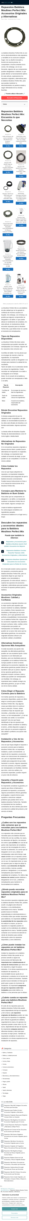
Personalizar (14, 1213)
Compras (5, 1070)
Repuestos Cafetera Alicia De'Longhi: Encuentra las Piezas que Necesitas (14, 1168)
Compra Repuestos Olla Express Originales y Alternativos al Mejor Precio (15, 1125)
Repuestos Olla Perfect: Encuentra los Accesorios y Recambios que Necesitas (14, 1163)
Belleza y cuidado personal (10, 1055)
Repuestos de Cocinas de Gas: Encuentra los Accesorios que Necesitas (15, 1130)
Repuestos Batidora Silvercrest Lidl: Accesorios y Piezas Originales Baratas (14, 1158)
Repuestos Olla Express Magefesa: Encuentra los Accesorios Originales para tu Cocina (15, 1136)
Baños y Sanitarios (7, 1052)
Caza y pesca (6, 1058)
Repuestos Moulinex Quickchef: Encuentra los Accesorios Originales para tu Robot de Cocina (14, 562)
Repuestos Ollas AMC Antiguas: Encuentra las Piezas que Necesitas (15, 1106)
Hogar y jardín (6, 1081)
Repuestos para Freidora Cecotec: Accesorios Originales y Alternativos (13, 1111)
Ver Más (8, 146)
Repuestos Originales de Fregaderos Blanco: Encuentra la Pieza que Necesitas (15, 1147)
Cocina (4, 1064)
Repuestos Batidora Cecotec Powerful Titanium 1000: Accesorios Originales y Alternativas (14, 553)
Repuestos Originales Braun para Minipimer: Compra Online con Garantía (15, 1116)
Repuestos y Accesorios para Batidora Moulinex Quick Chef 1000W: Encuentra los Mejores (15, 544)
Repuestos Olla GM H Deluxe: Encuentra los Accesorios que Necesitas (15, 1173)
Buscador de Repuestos (14, 98)
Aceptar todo (14, 1208)
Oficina (4, 1084)
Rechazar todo (14, 1217)
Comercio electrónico (8, 1067)
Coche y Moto (6, 1061)
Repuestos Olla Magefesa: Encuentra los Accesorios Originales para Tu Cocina (15, 1121)
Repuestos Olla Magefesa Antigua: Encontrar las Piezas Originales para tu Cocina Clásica (14, 1152)
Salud (4, 1087)
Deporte (5, 1073)
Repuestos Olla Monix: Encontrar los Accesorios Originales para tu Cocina (14, 1142)
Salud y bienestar (7, 1090)
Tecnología (5, 1093)
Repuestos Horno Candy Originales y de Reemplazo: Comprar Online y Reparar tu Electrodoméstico (15, 1178)
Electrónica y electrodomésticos (11, 1075)
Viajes (4, 1096)
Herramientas (6, 1078)
